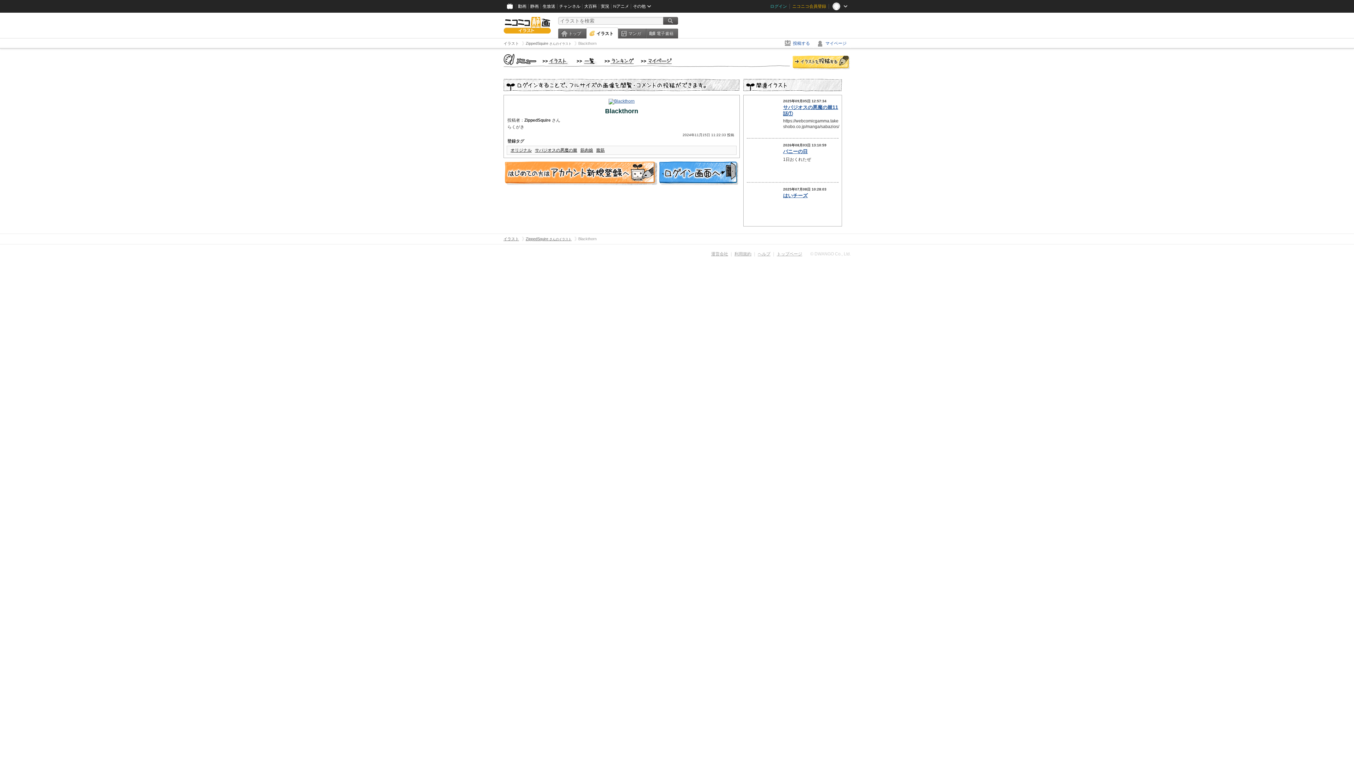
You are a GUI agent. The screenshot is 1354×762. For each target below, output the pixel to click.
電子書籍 (665, 33)
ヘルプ (764, 254)
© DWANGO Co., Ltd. (830, 254)
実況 (605, 6)
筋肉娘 (586, 150)
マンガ (634, 33)
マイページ (836, 43)
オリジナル (521, 150)
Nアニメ (621, 6)
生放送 (549, 6)
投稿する (801, 43)
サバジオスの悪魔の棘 (556, 150)
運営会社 (719, 254)
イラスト (605, 33)
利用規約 (742, 254)
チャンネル (569, 6)
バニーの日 (795, 151)
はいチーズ (795, 195)
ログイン (778, 6)
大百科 (590, 6)
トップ (574, 33)
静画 (534, 6)
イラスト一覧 (587, 61)
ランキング (619, 61)
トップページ (789, 254)
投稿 (821, 63)
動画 (522, 6)
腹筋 (600, 150)
